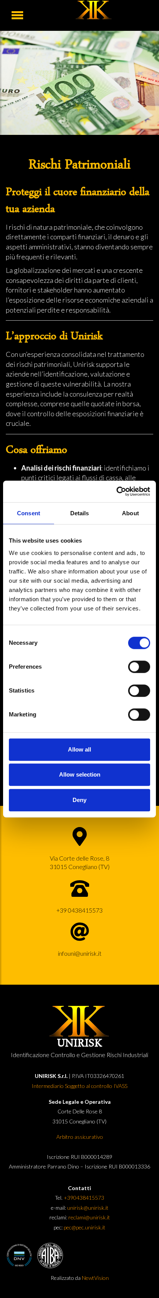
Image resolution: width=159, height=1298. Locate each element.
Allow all (79, 749)
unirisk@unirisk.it (87, 1207)
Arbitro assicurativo (79, 1136)
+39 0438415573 (79, 909)
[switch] (139, 667)
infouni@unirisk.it (79, 953)
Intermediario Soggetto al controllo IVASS (79, 1086)
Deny (79, 800)
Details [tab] (79, 513)
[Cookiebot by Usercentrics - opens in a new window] (116, 491)
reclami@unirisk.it (89, 1217)
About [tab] (130, 513)
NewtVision (95, 1277)
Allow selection (79, 774)
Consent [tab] (28, 513)
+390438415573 (84, 1197)
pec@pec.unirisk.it (84, 1227)
